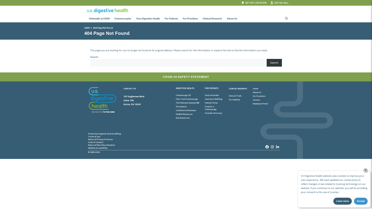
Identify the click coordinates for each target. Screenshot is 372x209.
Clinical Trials (235, 95)
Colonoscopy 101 (183, 95)
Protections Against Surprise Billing (104, 133)
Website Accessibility (97, 148)
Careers (256, 100)
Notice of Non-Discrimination (101, 145)
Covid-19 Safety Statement (186, 76)
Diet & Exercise (183, 118)
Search (94, 57)
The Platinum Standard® (187, 102)
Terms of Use (94, 136)
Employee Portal (260, 103)
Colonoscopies (122, 18)
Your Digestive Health (148, 18)
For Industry (234, 99)
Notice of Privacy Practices (100, 139)
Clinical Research (212, 18)
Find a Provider (212, 95)
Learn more (342, 201)
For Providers (190, 18)
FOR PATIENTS (212, 88)
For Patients (171, 18)
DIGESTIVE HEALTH (185, 88)
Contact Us (130, 88)
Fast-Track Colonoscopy (187, 99)
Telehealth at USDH (99, 18)
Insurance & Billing (213, 99)
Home (255, 88)
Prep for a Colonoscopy (211, 108)
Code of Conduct (95, 142)
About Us (232, 18)
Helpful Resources (184, 114)
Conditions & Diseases (186, 110)
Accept (361, 201)
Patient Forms (211, 102)
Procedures (181, 106)
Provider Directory (213, 113)
